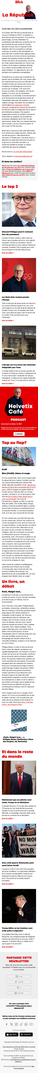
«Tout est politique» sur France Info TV (18, 170)
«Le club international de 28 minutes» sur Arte (18, 166)
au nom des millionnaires (22, 152)
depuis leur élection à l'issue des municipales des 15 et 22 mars (19, 487)
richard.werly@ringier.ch (23, 156)
